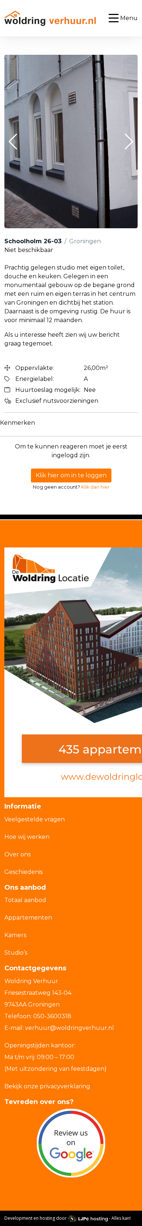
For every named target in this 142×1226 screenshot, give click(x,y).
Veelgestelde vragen (34, 819)
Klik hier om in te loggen (71, 475)
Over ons (17, 854)
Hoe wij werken (27, 836)
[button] (13, 142)
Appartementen (28, 917)
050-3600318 (52, 1016)
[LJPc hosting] (88, 1218)
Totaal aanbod (25, 900)
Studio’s (15, 952)
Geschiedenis (23, 871)
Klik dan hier (95, 487)
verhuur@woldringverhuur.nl (69, 1027)
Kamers (15, 935)
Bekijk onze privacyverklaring (47, 1086)
